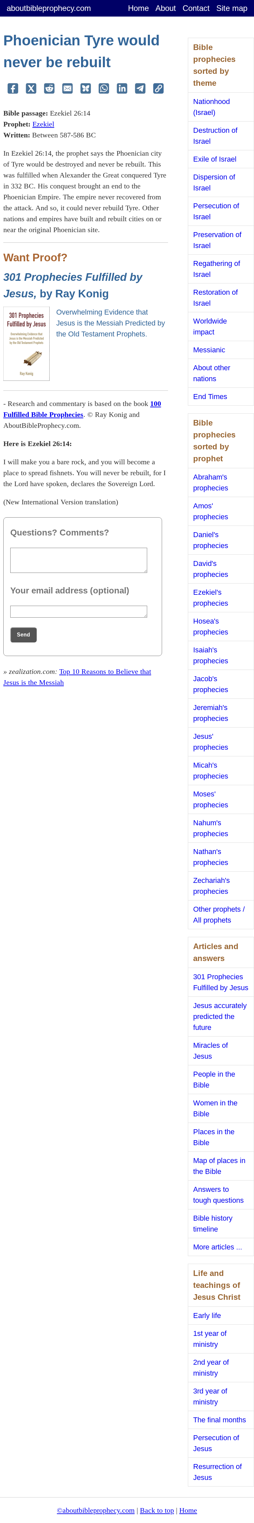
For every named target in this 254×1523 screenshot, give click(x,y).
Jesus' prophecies (210, 741)
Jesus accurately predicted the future (220, 1016)
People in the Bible (214, 1079)
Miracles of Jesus (210, 1050)
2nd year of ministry (211, 1367)
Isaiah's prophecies (210, 655)
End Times (210, 396)
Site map (231, 8)
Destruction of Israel (215, 135)
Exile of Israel (214, 159)
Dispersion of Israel (214, 182)
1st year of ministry (210, 1338)
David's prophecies (210, 569)
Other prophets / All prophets (219, 914)
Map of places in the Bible (219, 1166)
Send (23, 634)
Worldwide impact (210, 326)
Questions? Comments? (59, 532)
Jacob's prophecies (210, 684)
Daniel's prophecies (210, 540)
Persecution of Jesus (216, 1443)
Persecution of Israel (216, 211)
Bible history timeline (213, 1223)
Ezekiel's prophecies (210, 597)
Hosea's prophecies (210, 626)
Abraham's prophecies (210, 482)
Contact (196, 8)
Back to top (157, 1510)
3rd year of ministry (210, 1396)
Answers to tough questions (218, 1194)
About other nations (211, 373)
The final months (219, 1420)
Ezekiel (43, 124)
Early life (207, 1315)
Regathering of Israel (216, 269)
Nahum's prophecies (210, 828)
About (165, 8)
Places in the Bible (213, 1137)
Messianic (209, 350)
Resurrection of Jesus (217, 1472)
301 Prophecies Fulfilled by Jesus (220, 982)
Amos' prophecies (210, 511)
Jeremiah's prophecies (210, 713)
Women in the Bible (215, 1108)
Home (138, 8)
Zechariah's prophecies (211, 885)
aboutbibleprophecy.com (49, 8)
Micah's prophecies (210, 770)
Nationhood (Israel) (211, 107)
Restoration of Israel (215, 297)
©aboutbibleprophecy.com (96, 1510)
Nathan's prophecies (210, 857)
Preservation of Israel (217, 240)
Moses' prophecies (210, 799)
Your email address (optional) (69, 590)
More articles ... (217, 1247)
